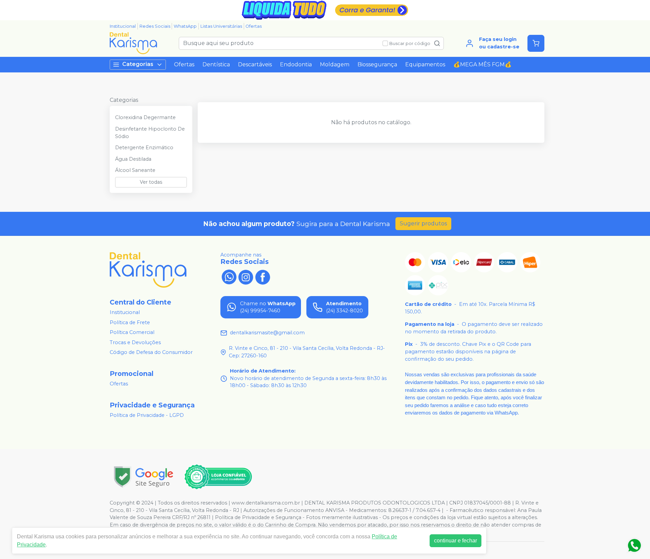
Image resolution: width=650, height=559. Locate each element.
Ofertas (253, 26)
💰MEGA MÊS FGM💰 (482, 64)
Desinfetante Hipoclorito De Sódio (150, 132)
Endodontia (296, 64)
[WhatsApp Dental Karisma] (228, 276)
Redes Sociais (154, 26)
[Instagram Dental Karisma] (245, 276)
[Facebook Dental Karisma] (262, 276)
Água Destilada (133, 159)
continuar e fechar (455, 540)
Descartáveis (255, 64)
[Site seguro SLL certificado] (143, 476)
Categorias (137, 64)
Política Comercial (132, 332)
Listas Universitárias (221, 26)
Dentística (216, 64)
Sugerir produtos (423, 223)
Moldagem (334, 64)
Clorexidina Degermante (145, 117)
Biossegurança (377, 64)
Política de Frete (130, 322)
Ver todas (151, 182)
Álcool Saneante (135, 170)
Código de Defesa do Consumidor (151, 353)
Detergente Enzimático (144, 147)
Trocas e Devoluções (135, 342)
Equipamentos (425, 64)
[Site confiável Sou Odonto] (218, 477)
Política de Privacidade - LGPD (147, 415)
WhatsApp (185, 26)
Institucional (123, 26)
